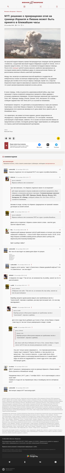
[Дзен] (55, 462)
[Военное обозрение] (32, 2)
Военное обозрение (10, 11)
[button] (24, 6)
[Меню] (57, 6)
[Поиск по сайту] (8, 6)
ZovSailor (11, 366)
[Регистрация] (40, 6)
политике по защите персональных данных (12, 450)
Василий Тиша (8, 131)
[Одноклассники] (25, 462)
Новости (19, 11)
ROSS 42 (13, 177)
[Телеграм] (9, 462)
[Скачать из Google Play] (32, 456)
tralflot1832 (12, 169)
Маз (12, 229)
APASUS (11, 275)
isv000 (12, 212)
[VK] (40, 462)
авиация (15, 68)
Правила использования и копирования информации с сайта (19, 446)
